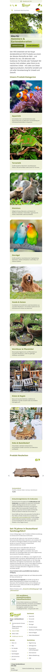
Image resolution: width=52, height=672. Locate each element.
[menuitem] (34, 616)
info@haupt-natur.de (17, 636)
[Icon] (13, 5)
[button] (12, 10)
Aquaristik (16, 116)
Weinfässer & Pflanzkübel (23, 349)
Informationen (14, 590)
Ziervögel (16, 255)
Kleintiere (16, 208)
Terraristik (16, 163)
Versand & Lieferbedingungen (31, 589)
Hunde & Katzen (19, 302)
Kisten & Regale (18, 396)
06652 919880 (15, 631)
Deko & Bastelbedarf (21, 443)
